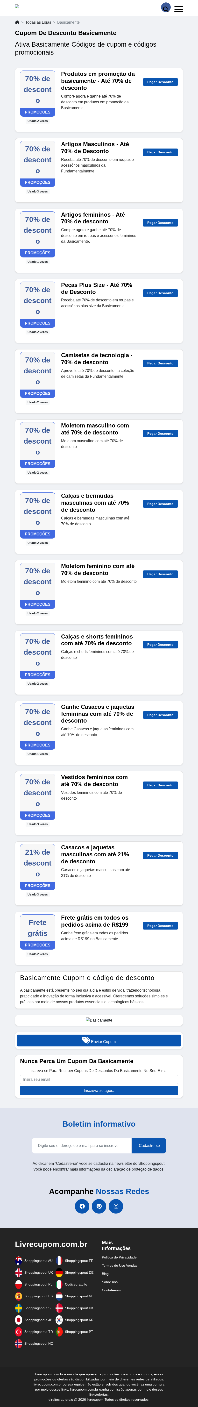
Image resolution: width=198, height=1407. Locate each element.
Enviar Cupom (103, 1042)
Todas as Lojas (38, 22)
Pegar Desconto (160, 82)
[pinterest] (99, 1206)
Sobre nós (110, 1282)
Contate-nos (111, 1290)
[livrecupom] (26, 7)
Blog (105, 1274)
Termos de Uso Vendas (119, 1265)
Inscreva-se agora (99, 1090)
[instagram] (116, 1206)
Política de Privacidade (119, 1257)
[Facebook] (82, 1206)
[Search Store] (166, 7)
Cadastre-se (149, 1146)
